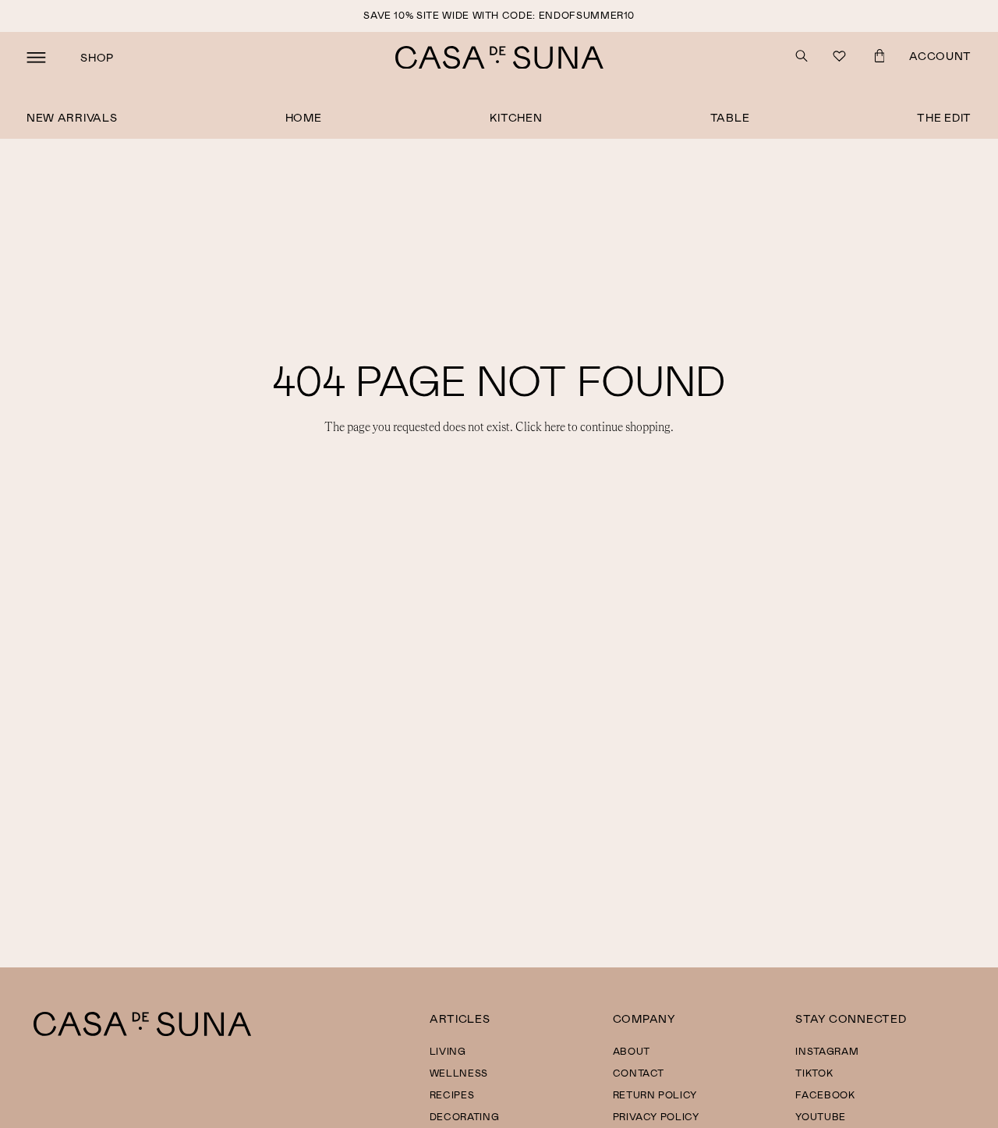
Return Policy (655, 1094)
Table (730, 117)
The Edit (944, 117)
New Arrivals (72, 117)
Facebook (825, 1094)
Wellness (459, 1072)
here (554, 427)
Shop (97, 57)
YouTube (820, 1116)
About (631, 1050)
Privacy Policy (656, 1116)
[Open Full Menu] (36, 57)
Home (303, 117)
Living (448, 1050)
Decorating (465, 1116)
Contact (639, 1072)
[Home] (142, 1032)
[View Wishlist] (841, 58)
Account (940, 55)
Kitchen (516, 117)
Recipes (452, 1094)
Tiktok (814, 1072)
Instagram (826, 1050)
